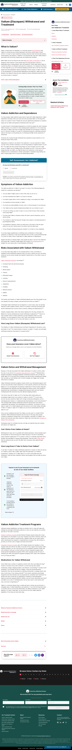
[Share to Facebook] (39, 655)
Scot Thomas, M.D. (36, 29)
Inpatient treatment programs (9, 535)
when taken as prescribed (33, 60)
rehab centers (40, 438)
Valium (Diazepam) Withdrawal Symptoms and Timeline (59, 106)
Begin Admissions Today (57, 61)
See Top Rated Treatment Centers (60, 45)
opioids (13, 67)
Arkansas (44, 678)
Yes (19, 655)
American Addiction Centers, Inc (43, 735)
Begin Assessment (8, 172)
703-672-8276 (24, 102)
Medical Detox (6, 34)
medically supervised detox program (25, 373)
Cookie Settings (39, 748)
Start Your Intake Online (46, 1)
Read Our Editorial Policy (60, 94)
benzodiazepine (6, 14)
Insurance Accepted (16, 34)
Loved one (14, 168)
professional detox (37, 241)
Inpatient (54, 36)
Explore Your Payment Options (59, 54)
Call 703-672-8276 (62, 9)
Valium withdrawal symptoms (8, 260)
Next (32, 494)
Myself (6, 168)
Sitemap (19, 748)
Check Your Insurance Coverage (59, 51)
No (25, 655)
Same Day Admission (28, 34)
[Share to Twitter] (35, 655)
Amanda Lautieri (22, 29)
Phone (49, 699)
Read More (59, 92)
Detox (53, 33)
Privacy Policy (25, 748)
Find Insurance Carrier (26, 480)
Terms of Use (32, 748)
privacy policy (31, 706)
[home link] (1, 14)
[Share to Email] (42, 655)
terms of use (24, 706)
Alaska (30, 678)
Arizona (37, 678)
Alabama (23, 678)
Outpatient (54, 38)
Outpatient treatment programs (9, 545)
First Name (5, 699)
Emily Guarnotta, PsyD (9, 29)
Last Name (27, 699)
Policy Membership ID (26, 487)
